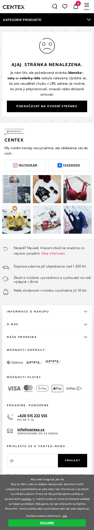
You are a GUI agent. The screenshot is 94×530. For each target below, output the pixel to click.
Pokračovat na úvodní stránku (47, 106)
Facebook (71, 165)
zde (64, 516)
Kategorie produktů (22, 20)
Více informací (53, 253)
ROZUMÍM (47, 523)
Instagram (28, 165)
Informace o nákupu (28, 311)
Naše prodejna (22, 337)
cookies (26, 498)
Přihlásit (72, 460)
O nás (12, 324)
